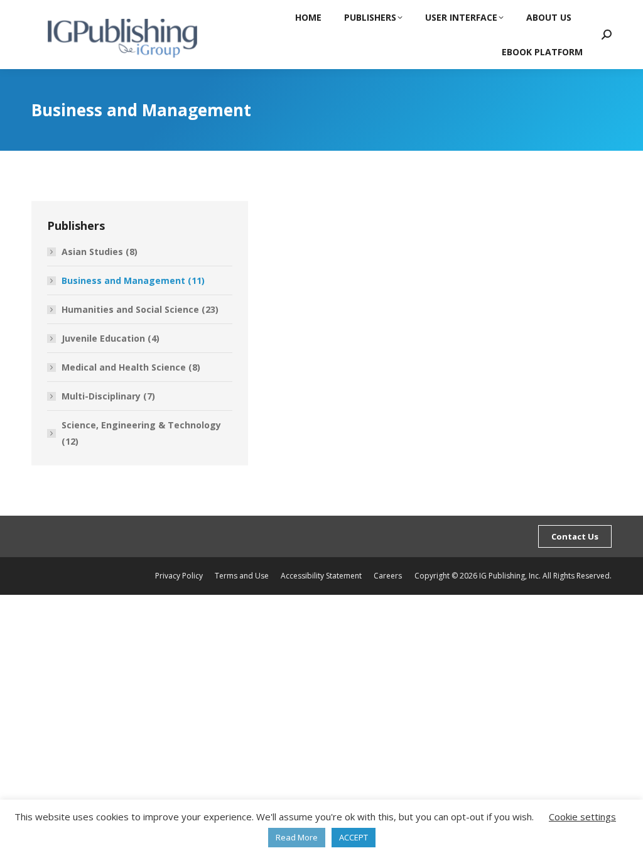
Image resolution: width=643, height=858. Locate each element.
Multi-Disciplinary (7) (108, 396)
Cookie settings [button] (582, 816)
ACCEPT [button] (353, 837)
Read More (297, 837)
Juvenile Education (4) (110, 338)
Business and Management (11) (133, 280)
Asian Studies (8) (100, 252)
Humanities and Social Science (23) (140, 309)
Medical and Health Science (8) (131, 367)
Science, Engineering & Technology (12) (141, 433)
